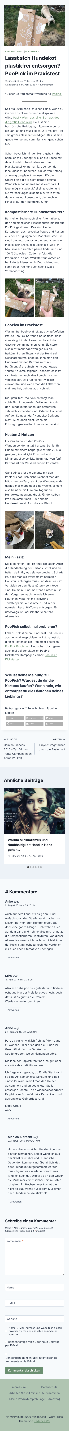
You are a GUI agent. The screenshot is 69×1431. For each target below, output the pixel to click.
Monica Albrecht (20, 1137)
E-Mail (11, 1303)
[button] (15, 718)
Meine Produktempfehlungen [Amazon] (34, 1399)
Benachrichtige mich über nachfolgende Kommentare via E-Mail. (31, 1359)
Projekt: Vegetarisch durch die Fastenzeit (52, 744)
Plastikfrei (32, 51)
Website (12, 1319)
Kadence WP (42, 1421)
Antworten (13, 957)
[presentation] (34, 811)
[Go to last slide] (9, 826)
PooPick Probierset (17, 646)
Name (10, 1287)
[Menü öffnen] (62, 6)
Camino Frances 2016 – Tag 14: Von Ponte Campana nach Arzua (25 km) (18, 749)
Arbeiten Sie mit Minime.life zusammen (34, 1393)
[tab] (28, 867)
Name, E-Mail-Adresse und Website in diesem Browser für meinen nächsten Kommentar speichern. (35, 1331)
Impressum (19, 1387)
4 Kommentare (45, 84)
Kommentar (15, 1241)
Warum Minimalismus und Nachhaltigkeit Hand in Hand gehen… (30, 845)
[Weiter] (60, 826)
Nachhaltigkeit (14, 51)
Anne (9, 1028)
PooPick (57, 93)
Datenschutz (49, 1387)
